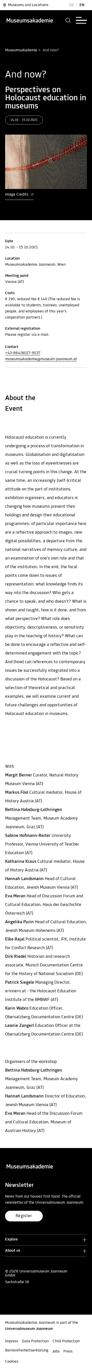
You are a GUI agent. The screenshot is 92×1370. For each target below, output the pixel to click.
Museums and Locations (28, 5)
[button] (68, 20)
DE (71, 5)
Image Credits (17, 195)
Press (68, 1351)
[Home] (29, 20)
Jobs (56, 1351)
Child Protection (66, 1341)
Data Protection (35, 1341)
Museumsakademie (21, 50)
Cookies (11, 1362)
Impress (11, 1341)
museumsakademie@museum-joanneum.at (41, 359)
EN (81, 5)
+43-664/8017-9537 (22, 353)
